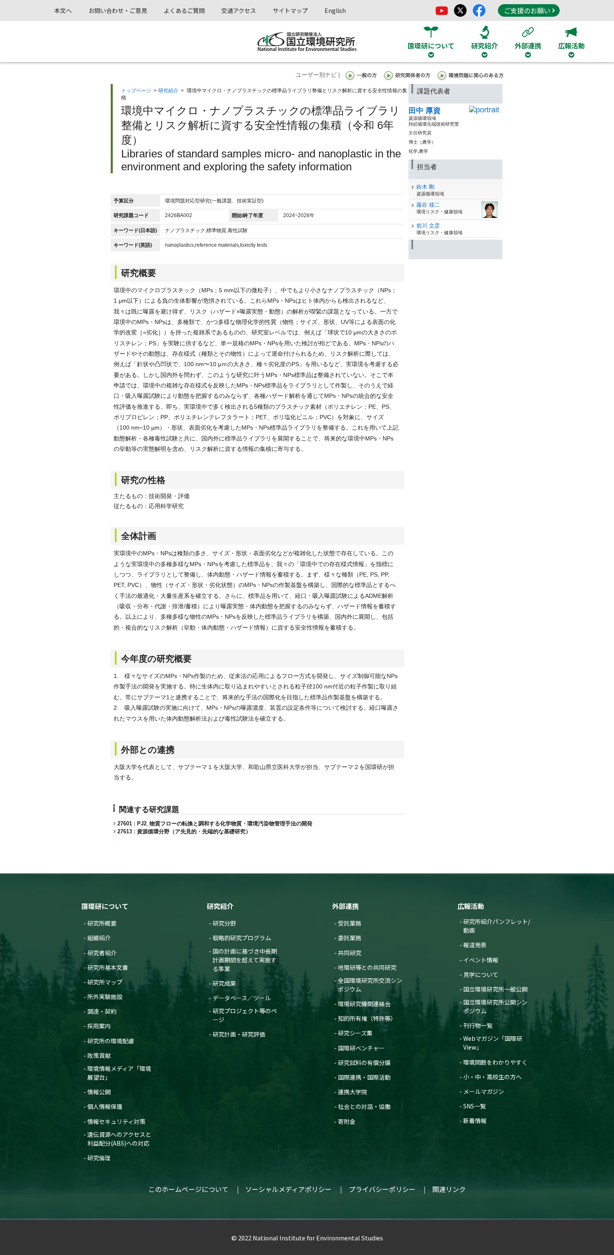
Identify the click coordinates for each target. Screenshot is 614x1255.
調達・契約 (102, 1011)
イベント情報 (480, 960)
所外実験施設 (104, 996)
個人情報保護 (104, 1106)
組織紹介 (99, 938)
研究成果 (224, 983)
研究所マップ (104, 982)
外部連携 (345, 906)
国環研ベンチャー (361, 1048)
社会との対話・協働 (364, 1106)
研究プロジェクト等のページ (245, 1015)
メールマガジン (483, 1091)
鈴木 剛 (425, 187)
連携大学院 (352, 1092)
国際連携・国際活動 (364, 1077)
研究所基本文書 (107, 967)
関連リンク (449, 1189)
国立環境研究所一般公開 (495, 989)
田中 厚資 (424, 110)
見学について (480, 974)
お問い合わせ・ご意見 (118, 10)
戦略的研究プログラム (242, 938)
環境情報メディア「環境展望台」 (119, 1072)
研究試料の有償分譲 (364, 1062)
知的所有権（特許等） (367, 1018)
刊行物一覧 (477, 1025)
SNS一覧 (474, 1106)
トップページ (136, 91)
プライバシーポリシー (382, 1189)
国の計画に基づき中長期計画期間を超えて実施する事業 (245, 960)
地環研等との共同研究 (367, 967)
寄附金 (346, 1121)
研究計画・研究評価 (239, 1034)
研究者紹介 (102, 953)
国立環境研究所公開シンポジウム (495, 1006)
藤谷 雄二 (428, 205)
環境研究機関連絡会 (364, 1003)
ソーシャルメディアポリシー (288, 1189)
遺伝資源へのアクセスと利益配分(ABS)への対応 (119, 1138)
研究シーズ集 (355, 1033)
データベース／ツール (242, 998)
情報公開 (99, 1092)
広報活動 (470, 906)
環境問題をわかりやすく (495, 1062)
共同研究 (349, 953)
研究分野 (224, 923)
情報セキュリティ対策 (116, 1121)
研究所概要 (102, 923)
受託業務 (349, 923)
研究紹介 (168, 91)
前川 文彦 (428, 226)
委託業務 (349, 938)
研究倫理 (99, 1158)
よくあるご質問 (184, 10)
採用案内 (99, 1026)
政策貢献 (99, 1055)
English (335, 10)
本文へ (63, 10)
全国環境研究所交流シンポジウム (370, 984)
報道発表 (475, 945)
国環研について (104, 906)
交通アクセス (238, 10)
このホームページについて (188, 1189)
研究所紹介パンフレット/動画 (496, 925)
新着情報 (475, 1120)
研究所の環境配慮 (110, 1041)
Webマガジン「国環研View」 (492, 1042)
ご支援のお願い (527, 10)
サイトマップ (290, 10)
